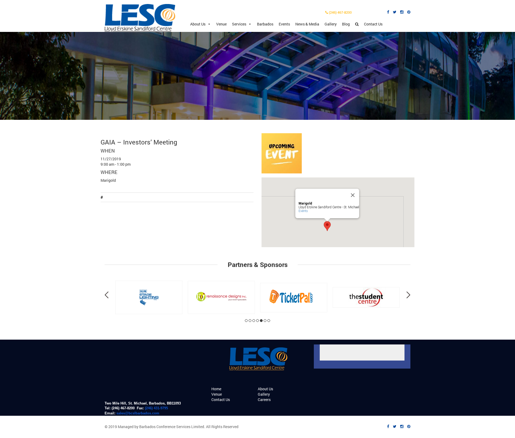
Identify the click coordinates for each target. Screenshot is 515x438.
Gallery (331, 24)
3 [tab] (253, 320)
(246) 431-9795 (156, 408)
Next (408, 294)
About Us (197, 24)
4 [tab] (257, 320)
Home (216, 388)
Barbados (265, 24)
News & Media (307, 24)
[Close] (352, 195)
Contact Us (373, 24)
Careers (264, 399)
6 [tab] (265, 320)
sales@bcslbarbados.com (137, 413)
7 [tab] (268, 320)
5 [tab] (261, 320)
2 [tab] (250, 320)
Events (284, 24)
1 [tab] (246, 320)
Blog (346, 24)
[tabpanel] (149, 297)
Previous (107, 294)
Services (239, 24)
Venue (221, 24)
